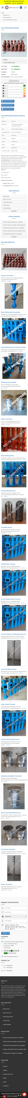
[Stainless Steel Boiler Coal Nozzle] (14, 760)
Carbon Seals (6, 205)
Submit (5, 933)
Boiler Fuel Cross (7, 199)
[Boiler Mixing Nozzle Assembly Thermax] (14, 331)
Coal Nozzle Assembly (8, 849)
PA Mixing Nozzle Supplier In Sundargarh (12, 233)
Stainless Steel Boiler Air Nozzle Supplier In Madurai (15, 230)
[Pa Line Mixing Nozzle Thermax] (14, 583)
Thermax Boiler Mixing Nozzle (10, 739)
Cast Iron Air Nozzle (7, 275)
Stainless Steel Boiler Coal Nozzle (11, 776)
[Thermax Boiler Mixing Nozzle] (14, 723)
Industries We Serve (8, 1074)
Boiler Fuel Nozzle (6, 884)
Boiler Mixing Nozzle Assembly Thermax (13, 347)
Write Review (8, 109)
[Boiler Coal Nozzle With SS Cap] (14, 796)
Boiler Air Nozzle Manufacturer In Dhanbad (13, 222)
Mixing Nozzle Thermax (8, 564)
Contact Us (6, 1085)
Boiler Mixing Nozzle (7, 455)
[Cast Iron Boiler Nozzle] (14, 45)
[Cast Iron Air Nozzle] (14, 259)
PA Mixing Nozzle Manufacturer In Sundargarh (13, 227)
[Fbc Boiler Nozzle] (14, 511)
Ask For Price (8, 101)
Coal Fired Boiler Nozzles (9, 669)
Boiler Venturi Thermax (8, 704)
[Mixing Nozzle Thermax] (14, 548)
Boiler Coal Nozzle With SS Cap (10, 812)
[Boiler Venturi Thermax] (14, 688)
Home (2, 13)
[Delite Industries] (14, 7)
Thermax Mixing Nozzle (8, 490)
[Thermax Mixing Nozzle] (14, 475)
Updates (5, 1070)
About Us (5, 1066)
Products (6, 15)
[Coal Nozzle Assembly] (14, 833)
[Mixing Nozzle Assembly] (14, 366)
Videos (4, 1082)
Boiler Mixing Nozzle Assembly (10, 312)
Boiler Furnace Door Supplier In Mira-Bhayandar (14, 225)
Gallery (5, 1078)
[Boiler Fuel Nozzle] (14, 868)
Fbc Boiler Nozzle (6, 527)
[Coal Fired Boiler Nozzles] (14, 653)
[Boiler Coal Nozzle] (14, 403)
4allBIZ (15, 1096)
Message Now (8, 105)
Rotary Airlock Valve (7, 202)
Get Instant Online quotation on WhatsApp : (14, 2)
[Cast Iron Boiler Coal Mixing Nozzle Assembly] (14, 618)
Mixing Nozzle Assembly (8, 382)
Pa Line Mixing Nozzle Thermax (10, 599)
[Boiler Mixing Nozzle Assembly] (14, 296)
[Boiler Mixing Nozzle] (14, 439)
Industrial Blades (7, 208)
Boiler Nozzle (7, 17)
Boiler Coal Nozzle (6, 419)
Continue (9, 281)
